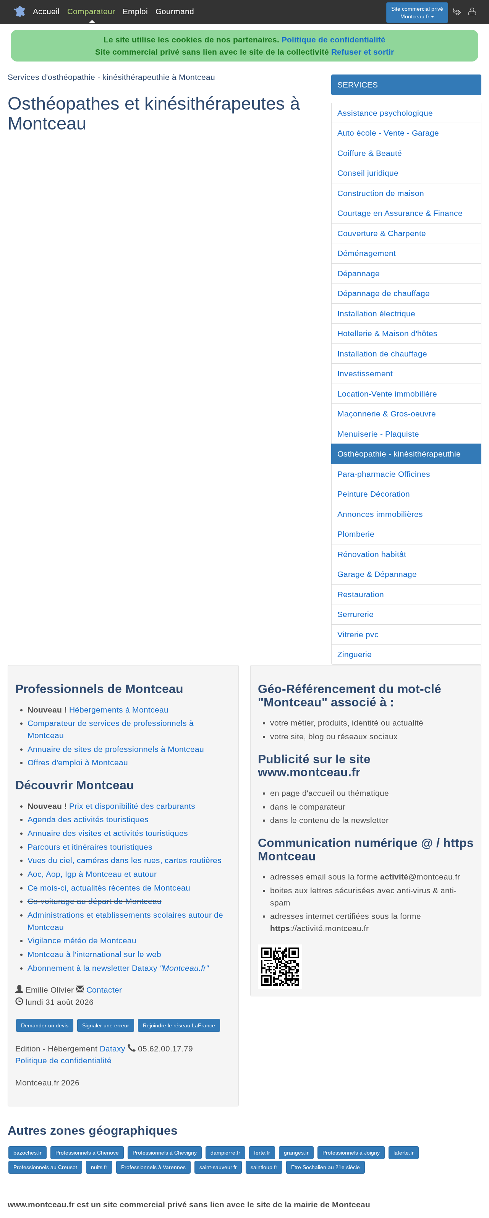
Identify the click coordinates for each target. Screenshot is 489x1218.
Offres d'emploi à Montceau (78, 762)
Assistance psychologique (385, 113)
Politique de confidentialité (333, 39)
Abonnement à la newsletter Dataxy (118, 968)
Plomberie (355, 534)
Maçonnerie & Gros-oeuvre (386, 413)
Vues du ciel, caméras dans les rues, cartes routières (125, 860)
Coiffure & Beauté (369, 153)
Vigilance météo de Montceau (82, 940)
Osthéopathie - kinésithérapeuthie (399, 453)
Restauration (360, 594)
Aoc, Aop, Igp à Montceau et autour (92, 874)
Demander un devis (44, 1025)
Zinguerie (354, 654)
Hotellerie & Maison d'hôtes (387, 333)
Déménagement (366, 253)
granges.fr (296, 1153)
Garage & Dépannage (377, 574)
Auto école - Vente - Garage (388, 132)
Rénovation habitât (371, 554)
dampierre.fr (225, 1153)
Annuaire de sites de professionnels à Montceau (116, 749)
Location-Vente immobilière (387, 393)
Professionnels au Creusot (45, 1167)
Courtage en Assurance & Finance (400, 213)
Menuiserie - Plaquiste (378, 433)
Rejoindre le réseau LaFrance (179, 1025)
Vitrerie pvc (358, 634)
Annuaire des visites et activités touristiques (108, 833)
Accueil (46, 11)
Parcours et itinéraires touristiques (90, 846)
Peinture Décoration (373, 493)
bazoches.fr (27, 1153)
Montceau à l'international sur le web (94, 954)
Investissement (365, 373)
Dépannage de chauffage (383, 293)
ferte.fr (262, 1153)
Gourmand (174, 11)
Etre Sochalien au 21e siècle (325, 1167)
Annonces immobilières (380, 514)
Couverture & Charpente (381, 233)
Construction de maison (380, 193)
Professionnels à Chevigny (165, 1153)
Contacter (104, 989)
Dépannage (358, 273)
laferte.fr (403, 1153)
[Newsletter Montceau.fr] (456, 11)
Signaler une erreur (105, 1025)
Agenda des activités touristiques (88, 819)
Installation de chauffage (382, 353)
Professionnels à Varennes (153, 1167)
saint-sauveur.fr (218, 1167)
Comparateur (91, 11)
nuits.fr (99, 1167)
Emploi (135, 11)
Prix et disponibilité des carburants (132, 806)
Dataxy (112, 1048)
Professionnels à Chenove (87, 1153)
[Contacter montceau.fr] (471, 11)
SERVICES (357, 84)
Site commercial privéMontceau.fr (417, 12)
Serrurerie (355, 614)
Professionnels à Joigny (351, 1153)
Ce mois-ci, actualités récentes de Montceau (109, 887)
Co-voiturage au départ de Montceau (95, 901)
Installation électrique (376, 313)
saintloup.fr (264, 1167)
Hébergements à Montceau (118, 709)
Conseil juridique (367, 172)
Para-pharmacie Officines (383, 474)
